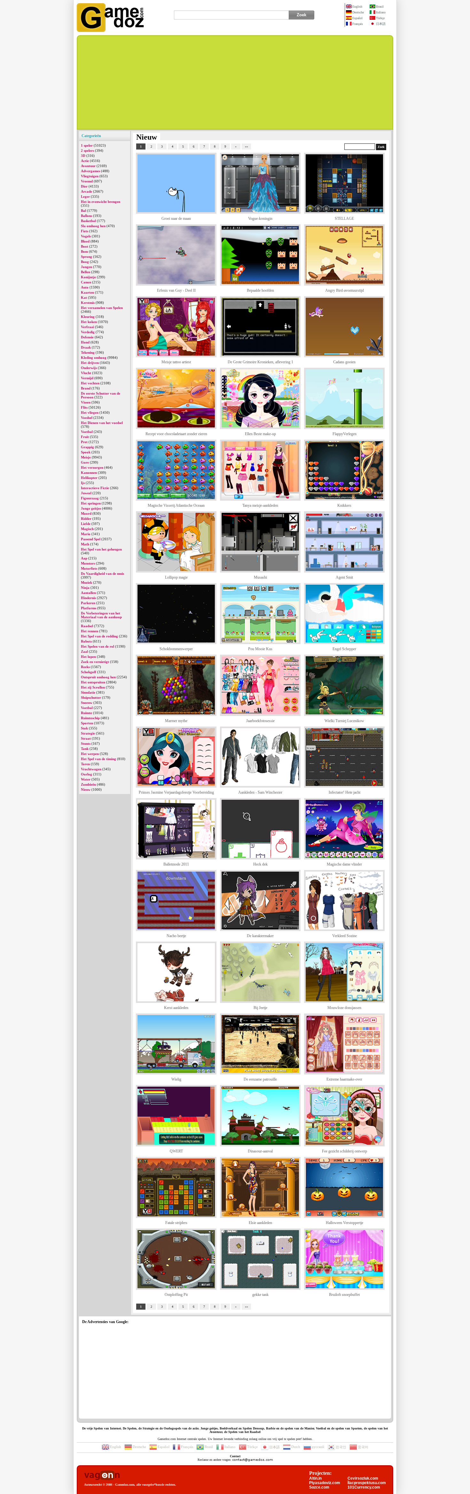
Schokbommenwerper (176, 649)
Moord (86, 513)
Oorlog (86, 774)
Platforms (88, 608)
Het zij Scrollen (93, 687)
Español (357, 18)
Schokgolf (88, 672)
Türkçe (380, 18)
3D (83, 156)
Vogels (86, 236)
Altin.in (315, 1478)
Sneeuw (86, 703)
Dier (84, 186)
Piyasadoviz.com (324, 1483)
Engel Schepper (344, 649)
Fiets (84, 231)
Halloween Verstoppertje (344, 1223)
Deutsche (358, 12)
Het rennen (89, 631)
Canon (86, 282)
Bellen (85, 272)
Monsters (88, 563)
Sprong (86, 256)
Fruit (85, 437)
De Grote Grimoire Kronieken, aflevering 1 (260, 362)
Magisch (87, 529)
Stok (84, 728)
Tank (85, 749)
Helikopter (89, 478)
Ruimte (86, 713)
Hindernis (88, 598)
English (357, 6)
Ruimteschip (90, 718)
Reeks (85, 667)
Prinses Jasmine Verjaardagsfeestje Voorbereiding (176, 792)
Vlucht (86, 373)
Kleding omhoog (93, 357)
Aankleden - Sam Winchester (260, 792)
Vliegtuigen (89, 176)
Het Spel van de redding (99, 636)
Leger (85, 196)
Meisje (86, 457)
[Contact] (252, 1459)
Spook (85, 452)
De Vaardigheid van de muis (102, 573)
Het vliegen (89, 412)
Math (85, 544)
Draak (86, 347)
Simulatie (88, 692)
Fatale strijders (176, 1223)
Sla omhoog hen (93, 226)
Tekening (88, 352)
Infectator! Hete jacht (344, 792)
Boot (84, 246)
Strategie (88, 733)
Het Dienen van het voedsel (102, 423)
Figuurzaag (90, 498)
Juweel (86, 493)
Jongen (86, 267)
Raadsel (87, 626)
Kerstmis (88, 302)
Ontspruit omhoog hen (98, 677)
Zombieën (88, 784)
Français (357, 24)
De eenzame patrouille (260, 1079)
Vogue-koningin (260, 218)
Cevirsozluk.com (363, 1478)
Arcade (86, 191)
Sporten (87, 723)
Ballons (86, 216)
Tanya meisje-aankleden (260, 505)
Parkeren (88, 603)
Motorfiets (89, 568)
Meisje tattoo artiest (176, 362)
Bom (84, 251)
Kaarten (87, 292)
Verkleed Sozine (344, 936)
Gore (85, 462)
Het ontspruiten (93, 682)
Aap (84, 558)
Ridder (86, 518)
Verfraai (87, 327)
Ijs (83, 483)
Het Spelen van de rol (97, 646)
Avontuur (88, 166)
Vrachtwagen (91, 769)
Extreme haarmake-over (344, 1079)
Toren (85, 764)
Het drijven (90, 363)
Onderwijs (89, 368)
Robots (86, 641)
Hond (85, 342)
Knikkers (344, 505)
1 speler (87, 145)
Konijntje (88, 277)
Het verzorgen (92, 467)
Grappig (87, 447)
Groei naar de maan (176, 218)
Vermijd (87, 378)
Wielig (176, 1079)
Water (85, 779)
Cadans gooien (344, 362)
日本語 (381, 24)
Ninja (85, 587)
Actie (85, 161)
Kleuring (88, 317)
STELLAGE (344, 218)
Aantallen (88, 593)
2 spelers (87, 150)
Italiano (381, 12)
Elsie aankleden (260, 1223)
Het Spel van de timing (98, 759)
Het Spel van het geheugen (101, 549)
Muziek (86, 582)
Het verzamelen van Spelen (102, 308)
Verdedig (88, 332)
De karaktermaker (260, 936)
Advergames (90, 171)
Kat (84, 297)
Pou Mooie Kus (260, 649)
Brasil (380, 6)
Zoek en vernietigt (95, 662)
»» (246, 146)
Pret (84, 442)
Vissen (85, 402)
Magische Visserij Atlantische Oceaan (176, 505)
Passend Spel (90, 539)
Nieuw (85, 789)
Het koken (89, 322)
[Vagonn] (102, 1475)
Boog (85, 262)
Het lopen (88, 656)
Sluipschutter (91, 697)
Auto (85, 287)
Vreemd (87, 181)
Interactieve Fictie (95, 488)
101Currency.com (364, 1487)
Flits (84, 407)
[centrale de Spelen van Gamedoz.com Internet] (110, 30)
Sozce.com (319, 1487)
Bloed (85, 241)
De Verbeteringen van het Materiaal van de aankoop (101, 615)
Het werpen (90, 754)
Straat (86, 738)
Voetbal (87, 432)
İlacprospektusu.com (367, 1483)
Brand (85, 388)
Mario (85, 534)
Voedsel (86, 418)
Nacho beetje (176, 936)
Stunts (85, 743)
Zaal (84, 651)
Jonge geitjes (91, 508)
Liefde (85, 524)
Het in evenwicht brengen (100, 202)
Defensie (87, 337)
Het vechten (90, 383)
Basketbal (88, 221)
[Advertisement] (235, 82)
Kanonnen (89, 472)
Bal (83, 210)
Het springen (91, 503)
